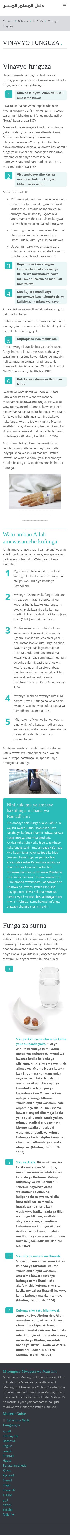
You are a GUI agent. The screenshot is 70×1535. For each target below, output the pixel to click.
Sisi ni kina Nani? (18, 1420)
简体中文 (9, 1515)
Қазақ (7, 1470)
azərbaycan (10, 1436)
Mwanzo (8, 21)
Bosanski (9, 1441)
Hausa (7, 1460)
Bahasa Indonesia (14, 1465)
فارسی (7, 1451)
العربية (7, 1431)
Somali (7, 1480)
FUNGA (38, 21)
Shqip (6, 1485)
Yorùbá (7, 1510)
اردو (5, 1500)
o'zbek (7, 1505)
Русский (8, 1475)
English (7, 1446)
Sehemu (23, 21)
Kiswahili (9, 1490)
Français (8, 1456)
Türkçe (7, 1495)
